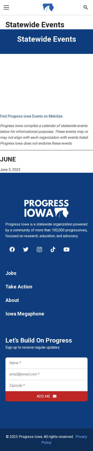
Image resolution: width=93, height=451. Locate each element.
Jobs (10, 273)
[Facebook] (12, 249)
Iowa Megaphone (24, 314)
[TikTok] (53, 249)
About (12, 300)
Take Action (18, 287)
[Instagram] (39, 249)
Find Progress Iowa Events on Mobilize (31, 116)
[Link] (48, 7)
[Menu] (6, 7)
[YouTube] (66, 249)
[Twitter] (26, 249)
